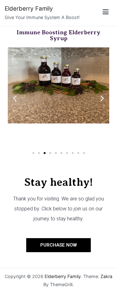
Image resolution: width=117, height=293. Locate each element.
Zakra (106, 276)
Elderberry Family (29, 8)
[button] (15, 98)
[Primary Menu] (106, 13)
